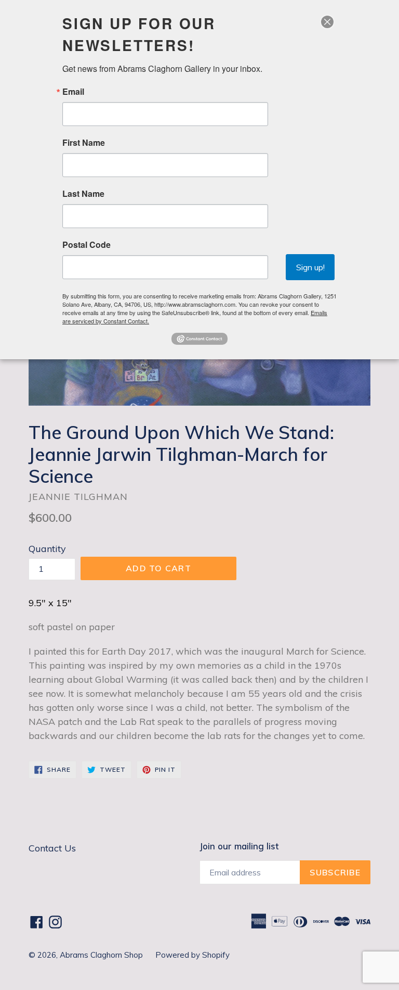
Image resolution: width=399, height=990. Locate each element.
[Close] (327, 22)
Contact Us (52, 848)
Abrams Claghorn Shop (102, 955)
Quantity (47, 549)
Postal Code (86, 245)
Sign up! (310, 267)
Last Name (83, 194)
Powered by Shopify (192, 955)
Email (73, 91)
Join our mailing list (239, 846)
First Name (83, 143)
